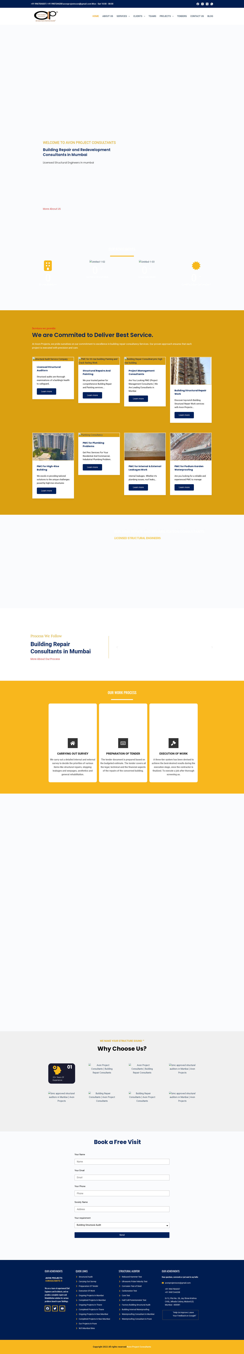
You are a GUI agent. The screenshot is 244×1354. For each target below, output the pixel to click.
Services (122, 16)
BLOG (210, 16)
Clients (137, 16)
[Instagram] (202, 4)
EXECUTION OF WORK (173, 753)
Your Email (79, 1170)
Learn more (46, 391)
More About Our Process (45, 659)
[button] (117, 647)
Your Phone (80, 1186)
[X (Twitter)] (207, 4)
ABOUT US (107, 16)
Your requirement (83, 1218)
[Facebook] (198, 4)
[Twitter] (55, 1308)
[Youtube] (62, 1308)
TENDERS (182, 16)
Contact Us (197, 16)
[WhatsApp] (212, 4)
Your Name (80, 1154)
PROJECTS (165, 16)
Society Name (81, 1202)
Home (95, 16)
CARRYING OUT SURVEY (72, 753)
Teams (152, 16)
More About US (52, 209)
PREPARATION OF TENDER (123, 753)
